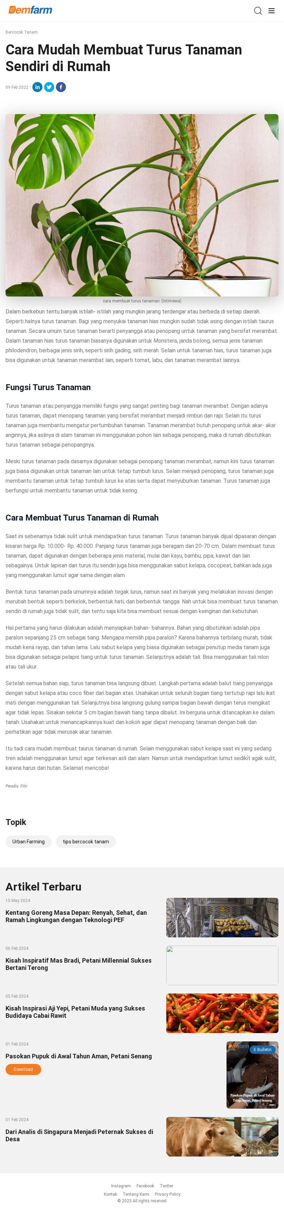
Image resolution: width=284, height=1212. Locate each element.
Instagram (121, 1186)
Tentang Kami (136, 1194)
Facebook (145, 1186)
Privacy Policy (167, 1194)
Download (23, 1069)
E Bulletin (263, 1049)
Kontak (110, 1194)
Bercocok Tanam (22, 32)
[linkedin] (37, 87)
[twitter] (49, 87)
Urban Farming (28, 841)
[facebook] (61, 87)
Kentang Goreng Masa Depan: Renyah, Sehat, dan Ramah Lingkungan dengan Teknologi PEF (76, 916)
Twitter (166, 1186)
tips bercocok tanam (86, 841)
